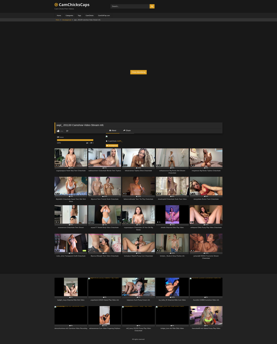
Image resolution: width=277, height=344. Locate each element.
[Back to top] (270, 337)
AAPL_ (120, 141)
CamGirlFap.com (104, 15)
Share (128, 130)
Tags (79, 15)
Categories (69, 15)
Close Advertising (138, 72)
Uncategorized (66, 20)
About (113, 130)
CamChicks (89, 15)
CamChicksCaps (73, 4)
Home (59, 15)
